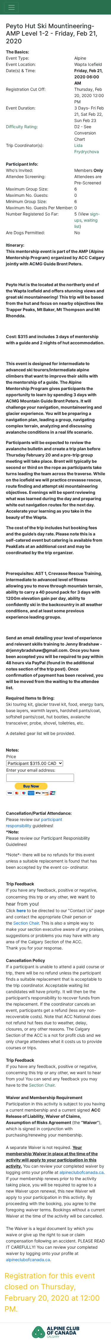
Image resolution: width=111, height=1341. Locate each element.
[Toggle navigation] (11, 7)
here (21, 910)
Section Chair (26, 922)
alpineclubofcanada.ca (81, 1172)
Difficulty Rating (21, 126)
